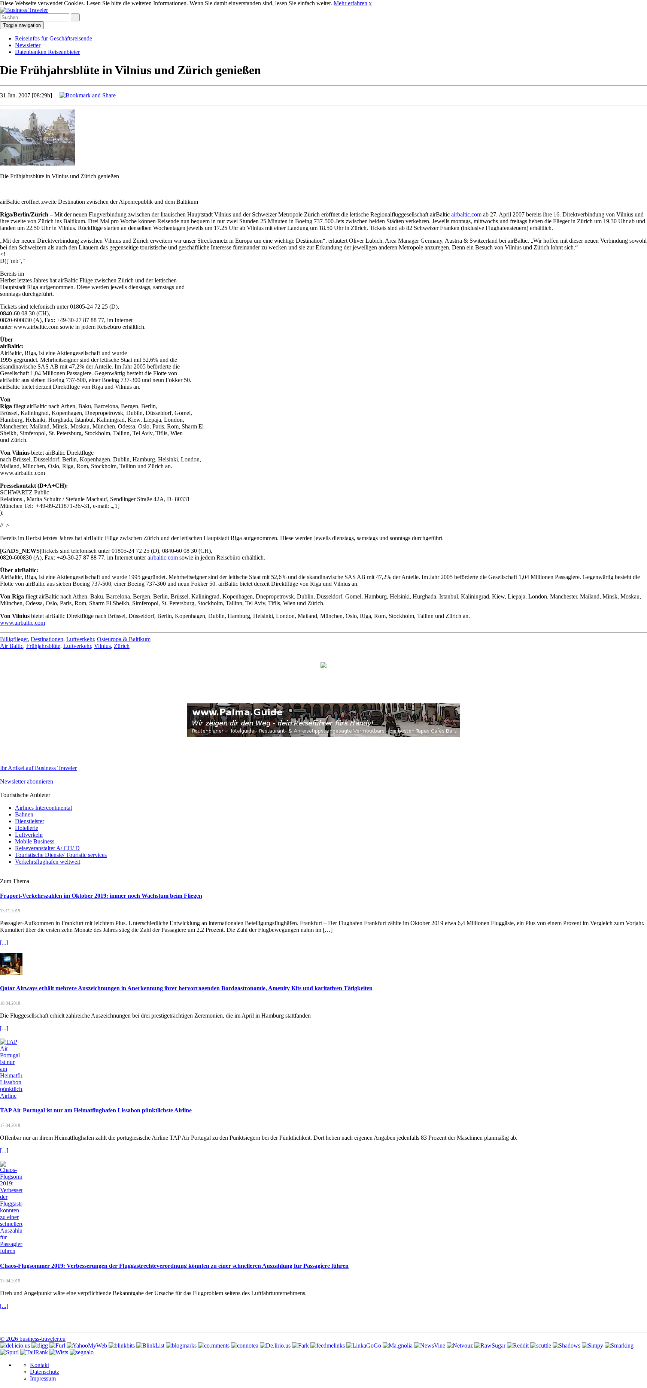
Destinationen (47, 639)
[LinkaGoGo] (363, 1345)
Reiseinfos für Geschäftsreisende (53, 38)
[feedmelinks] (327, 1345)
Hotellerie (26, 828)
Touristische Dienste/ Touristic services (61, 855)
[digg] (39, 1345)
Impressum (43, 1378)
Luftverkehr (80, 639)
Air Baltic (11, 646)
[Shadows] (566, 1345)
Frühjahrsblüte (43, 646)
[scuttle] (540, 1345)
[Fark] (300, 1345)
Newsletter (27, 45)
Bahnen (24, 814)
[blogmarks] (181, 1345)
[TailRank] (34, 1352)
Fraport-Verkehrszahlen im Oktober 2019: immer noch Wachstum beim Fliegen (101, 895)
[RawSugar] (489, 1345)
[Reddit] (518, 1345)
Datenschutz (44, 1372)
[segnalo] (82, 1352)
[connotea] (244, 1345)
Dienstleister (29, 821)
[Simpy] (592, 1345)
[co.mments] (214, 1345)
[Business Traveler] (24, 10)
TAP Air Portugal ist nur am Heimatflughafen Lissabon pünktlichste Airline (96, 1110)
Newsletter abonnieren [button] (26, 781)
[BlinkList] (150, 1345)
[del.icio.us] (15, 1345)
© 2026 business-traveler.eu (33, 1339)
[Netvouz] (460, 1345)
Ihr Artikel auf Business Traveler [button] (38, 768)
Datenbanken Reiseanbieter (47, 52)
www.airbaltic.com (22, 622)
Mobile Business (34, 841)
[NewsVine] (429, 1345)
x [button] (370, 3)
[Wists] (58, 1352)
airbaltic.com (466, 214)
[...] (4, 942)
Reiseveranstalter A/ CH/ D (47, 848)
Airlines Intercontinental (43, 807)
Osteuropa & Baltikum (124, 639)
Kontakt (39, 1365)
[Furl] (57, 1345)
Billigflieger (14, 639)
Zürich (122, 646)
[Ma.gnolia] (398, 1345)
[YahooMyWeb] (87, 1345)
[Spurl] (9, 1352)
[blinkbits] (122, 1345)
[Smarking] (619, 1345)
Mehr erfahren (350, 3)
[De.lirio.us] (275, 1345)
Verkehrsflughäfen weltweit (47, 861)
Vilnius (102, 646)
